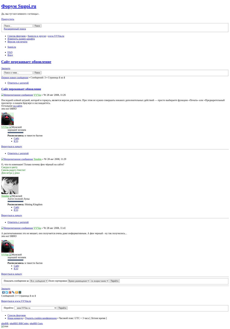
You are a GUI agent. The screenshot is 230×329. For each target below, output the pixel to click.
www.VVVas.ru (56, 36)
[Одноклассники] (16, 292)
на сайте (17, 106)
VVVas (37, 95)
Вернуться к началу (11, 146)
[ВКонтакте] (3, 292)
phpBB (4, 323)
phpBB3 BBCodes (19, 323)
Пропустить (7, 19)
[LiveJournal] (13, 292)
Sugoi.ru (12, 47)
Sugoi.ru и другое (37, 36)
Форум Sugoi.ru (18, 6)
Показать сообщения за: (17, 280)
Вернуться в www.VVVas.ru (16, 301)
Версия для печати (17, 41)
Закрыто (5, 68)
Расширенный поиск (15, 28)
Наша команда (15, 318)
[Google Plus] (10, 292)
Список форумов (17, 36)
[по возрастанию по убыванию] (105, 280)
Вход (10, 55)
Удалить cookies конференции (41, 318)
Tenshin (37, 159)
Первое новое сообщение (14, 77)
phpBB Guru (36, 323)
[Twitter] (6, 292)
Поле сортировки (58, 280)
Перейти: (9, 308)
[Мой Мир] (20, 292)
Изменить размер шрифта (21, 38)
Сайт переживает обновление (26, 62)
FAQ (10, 52)
